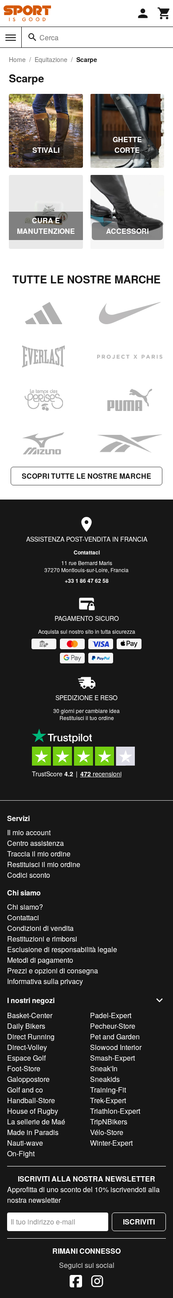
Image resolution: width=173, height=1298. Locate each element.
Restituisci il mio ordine (43, 864)
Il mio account (29, 832)
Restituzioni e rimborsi (42, 939)
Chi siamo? (25, 907)
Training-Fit (108, 1090)
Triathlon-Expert (115, 1111)
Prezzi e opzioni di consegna (52, 970)
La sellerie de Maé (36, 1121)
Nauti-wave (25, 1143)
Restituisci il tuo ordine (86, 717)
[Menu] (10, 37)
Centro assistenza (35, 843)
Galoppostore (28, 1079)
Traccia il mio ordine (39, 854)
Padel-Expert (110, 1015)
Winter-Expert (111, 1143)
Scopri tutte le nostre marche (86, 476)
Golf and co (25, 1090)
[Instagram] (97, 1282)
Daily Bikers (26, 1026)
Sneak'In (104, 1068)
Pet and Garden (115, 1036)
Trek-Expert (108, 1100)
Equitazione (51, 59)
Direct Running (31, 1036)
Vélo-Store (106, 1132)
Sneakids (105, 1079)
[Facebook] (76, 1282)
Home (17, 59)
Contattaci (87, 552)
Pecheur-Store (112, 1026)
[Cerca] (32, 37)
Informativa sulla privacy (45, 981)
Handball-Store (31, 1100)
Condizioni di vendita (40, 928)
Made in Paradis (33, 1132)
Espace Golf (26, 1058)
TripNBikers (108, 1121)
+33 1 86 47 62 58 (87, 581)
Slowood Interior (116, 1047)
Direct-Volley (27, 1047)
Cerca (49, 37)
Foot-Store (23, 1068)
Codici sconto (28, 875)
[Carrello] (164, 13)
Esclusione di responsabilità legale (62, 949)
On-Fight (21, 1153)
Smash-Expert (112, 1058)
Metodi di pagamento (40, 960)
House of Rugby (32, 1111)
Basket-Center (29, 1015)
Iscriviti (139, 1222)
